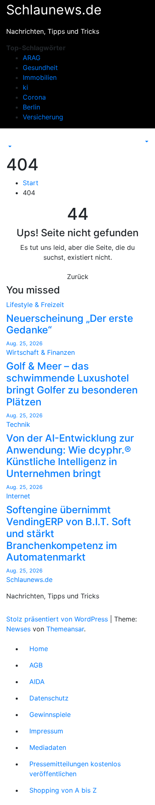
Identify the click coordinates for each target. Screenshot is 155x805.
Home (38, 648)
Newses (18, 629)
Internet (18, 496)
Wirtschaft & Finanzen (40, 352)
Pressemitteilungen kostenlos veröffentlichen (75, 769)
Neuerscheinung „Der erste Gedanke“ (69, 324)
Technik (18, 424)
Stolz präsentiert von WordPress (58, 619)
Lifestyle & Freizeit (35, 304)
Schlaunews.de (54, 10)
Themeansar (65, 629)
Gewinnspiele (50, 714)
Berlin (31, 107)
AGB (36, 665)
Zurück (77, 276)
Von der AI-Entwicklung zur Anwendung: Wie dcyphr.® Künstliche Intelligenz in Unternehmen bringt (70, 455)
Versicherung (43, 117)
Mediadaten (47, 747)
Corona (34, 97)
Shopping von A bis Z (63, 790)
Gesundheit (40, 67)
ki (25, 87)
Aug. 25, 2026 (24, 343)
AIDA (37, 681)
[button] (9, 146)
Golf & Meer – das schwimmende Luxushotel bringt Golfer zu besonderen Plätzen (72, 383)
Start (30, 183)
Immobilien (40, 77)
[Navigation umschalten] (12, 139)
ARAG (32, 58)
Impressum (46, 731)
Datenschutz (49, 698)
